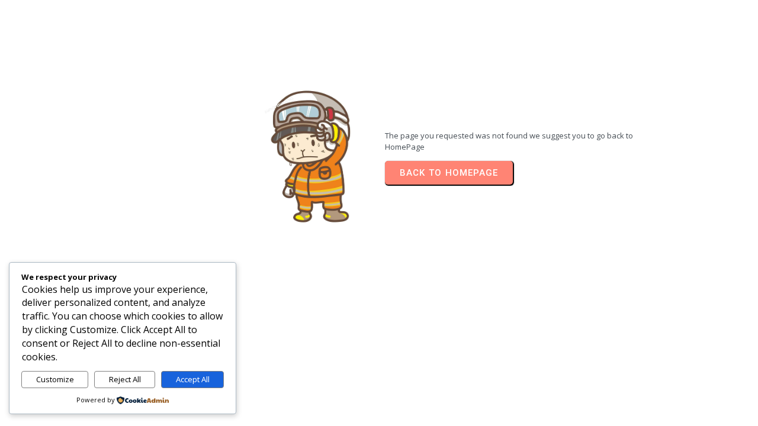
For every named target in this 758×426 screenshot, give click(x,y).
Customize (55, 379)
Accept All (193, 379)
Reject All (125, 379)
